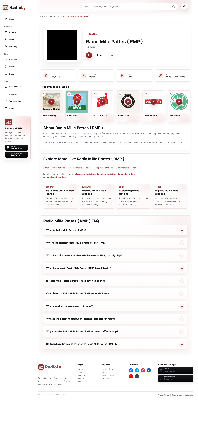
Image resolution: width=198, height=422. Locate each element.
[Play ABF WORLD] (179, 102)
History (81, 378)
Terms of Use (108, 375)
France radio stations (55, 168)
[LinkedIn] (149, 370)
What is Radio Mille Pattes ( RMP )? (66, 230)
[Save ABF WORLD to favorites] (171, 94)
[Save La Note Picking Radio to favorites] (43, 94)
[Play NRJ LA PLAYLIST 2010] (102, 102)
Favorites (82, 375)
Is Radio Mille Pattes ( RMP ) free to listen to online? (75, 280)
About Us (106, 372)
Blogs (80, 382)
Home (42, 16)
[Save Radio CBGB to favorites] (120, 94)
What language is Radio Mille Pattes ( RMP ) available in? (78, 268)
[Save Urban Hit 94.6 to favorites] (146, 94)
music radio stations (127, 168)
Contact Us (107, 378)
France (61, 16)
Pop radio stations (104, 168)
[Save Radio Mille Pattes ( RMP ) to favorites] (112, 55)
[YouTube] (131, 376)
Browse (81, 372)
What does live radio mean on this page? (69, 306)
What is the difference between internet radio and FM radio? (80, 318)
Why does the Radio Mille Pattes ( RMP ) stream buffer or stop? (82, 331)
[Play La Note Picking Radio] (51, 102)
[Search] (173, 6)
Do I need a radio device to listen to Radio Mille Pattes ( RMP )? (81, 344)
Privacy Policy (108, 369)
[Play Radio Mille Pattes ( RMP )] (89, 55)
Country (51, 16)
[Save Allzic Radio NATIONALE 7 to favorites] (69, 94)
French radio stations (80, 168)
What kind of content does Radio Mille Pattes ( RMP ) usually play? (84, 255)
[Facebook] (131, 370)
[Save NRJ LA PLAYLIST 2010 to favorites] (94, 94)
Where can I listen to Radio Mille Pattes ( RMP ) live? (75, 242)
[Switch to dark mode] (184, 6)
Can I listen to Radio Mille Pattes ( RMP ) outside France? (78, 293)
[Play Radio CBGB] (128, 102)
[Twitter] (137, 370)
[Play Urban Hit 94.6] (153, 102)
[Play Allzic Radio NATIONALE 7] (77, 102)
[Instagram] (143, 370)
